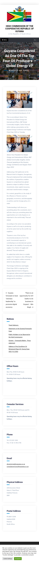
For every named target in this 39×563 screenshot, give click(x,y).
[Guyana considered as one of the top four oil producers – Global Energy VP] (19, 99)
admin (27, 70)
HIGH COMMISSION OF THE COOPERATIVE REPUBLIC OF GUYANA (19, 29)
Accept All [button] (18, 558)
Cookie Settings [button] (8, 558)
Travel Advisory (14, 325)
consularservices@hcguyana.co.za (17, 466)
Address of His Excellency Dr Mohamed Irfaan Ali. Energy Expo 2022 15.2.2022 (19, 349)
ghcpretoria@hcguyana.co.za (16, 464)
